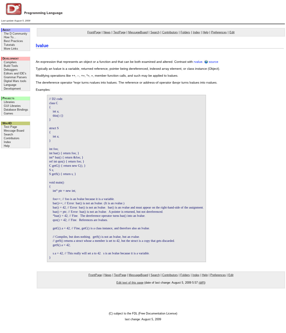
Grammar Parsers (15, 77)
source (213, 61)
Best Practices (13, 41)
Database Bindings (16, 109)
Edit (232, 32)
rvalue (198, 61)
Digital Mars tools (15, 81)
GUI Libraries (12, 105)
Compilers (10, 62)
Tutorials (9, 44)
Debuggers (11, 69)
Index (7, 142)
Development (10, 58)
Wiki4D (7, 123)
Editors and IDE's (15, 73)
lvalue (42, 45)
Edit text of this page (129, 282)
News (107, 32)
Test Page (10, 127)
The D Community (15, 33)
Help (7, 146)
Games (8, 113)
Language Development (12, 86)
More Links (11, 48)
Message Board (14, 130)
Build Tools (11, 65)
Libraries (9, 102)
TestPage (119, 32)
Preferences (219, 32)
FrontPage (94, 32)
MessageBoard (138, 32)
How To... (10, 37)
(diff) (201, 282)
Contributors (11, 138)
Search (8, 134)
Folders (185, 32)
